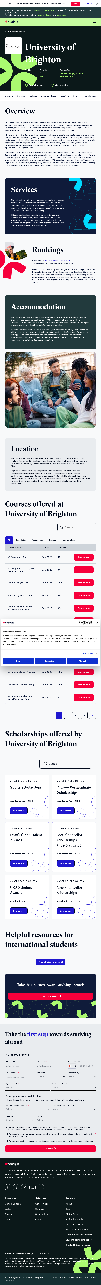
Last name (42, 1061)
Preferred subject (60, 1084)
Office (40, 1116)
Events (38, 1219)
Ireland (8, 1219)
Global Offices (73, 1214)
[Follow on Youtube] (24, 1187)
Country (10, 1116)
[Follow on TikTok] (41, 1187)
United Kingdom (13, 1203)
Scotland (9, 1214)
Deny (18, 661)
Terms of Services (59, 1277)
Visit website (61, 85)
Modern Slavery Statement (79, 1234)
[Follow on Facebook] (16, 1187)
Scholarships (41, 1214)
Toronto (41, 15)
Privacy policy (75, 1277)
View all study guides (49, 962)
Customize (49, 661)
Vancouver (62, 15)
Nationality (42, 1073)
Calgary (48, 15)
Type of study (12, 1084)
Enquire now (84, 557)
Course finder (42, 1203)
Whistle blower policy (77, 1229)
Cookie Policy (90, 1277)
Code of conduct (74, 1224)
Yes (75, 4)
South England (36, 85)
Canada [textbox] (40, 1076)
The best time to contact (17, 1105)
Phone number (74, 1061)
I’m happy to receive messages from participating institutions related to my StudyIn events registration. (51, 1141)
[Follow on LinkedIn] (8, 1187)
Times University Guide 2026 (58, 260)
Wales (8, 1208)
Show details (87, 654)
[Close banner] (97, 623)
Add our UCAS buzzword (44, 10)
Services (39, 1208)
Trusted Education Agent (79, 1245)
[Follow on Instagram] (32, 1187)
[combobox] (72, 1066)
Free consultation (49, 996)
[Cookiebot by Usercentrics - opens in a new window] (81, 623)
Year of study (74, 1073)
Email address (12, 1073)
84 (84, 715)
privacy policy (44, 1129)
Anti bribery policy (75, 1219)
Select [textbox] (71, 1076)
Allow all (82, 661)
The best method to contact (65, 1105)
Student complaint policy (79, 1239)
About (69, 1203)
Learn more (19, 810)
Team (68, 1208)
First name (11, 1061)
